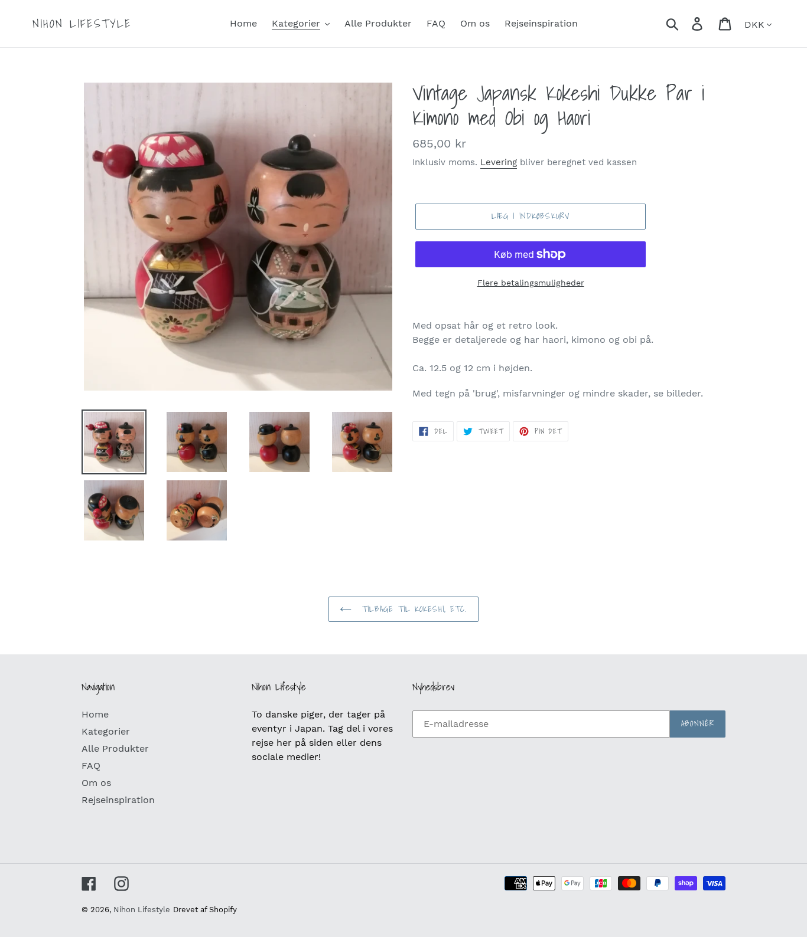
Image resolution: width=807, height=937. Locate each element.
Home (95, 714)
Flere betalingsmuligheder (530, 282)
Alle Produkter (115, 748)
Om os (96, 782)
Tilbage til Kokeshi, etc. (412, 608)
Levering (498, 162)
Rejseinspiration (118, 799)
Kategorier (106, 731)
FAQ (91, 765)
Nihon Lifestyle (82, 24)
